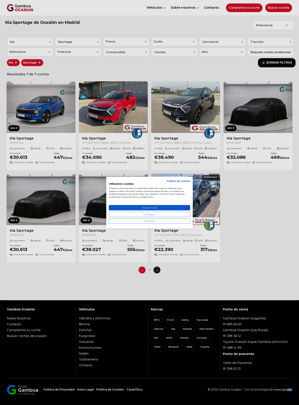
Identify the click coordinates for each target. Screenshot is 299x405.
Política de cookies (178, 181)
